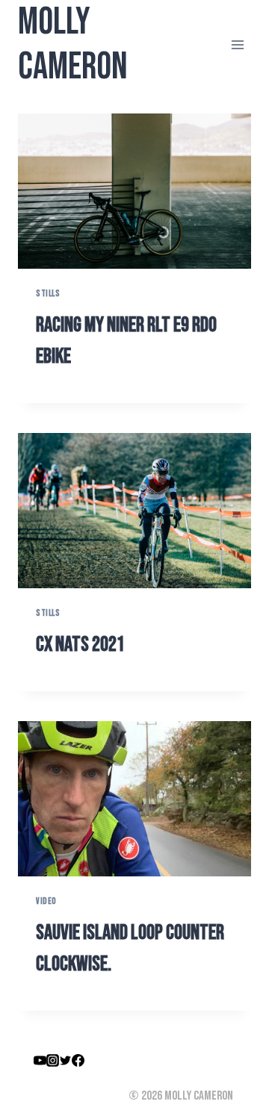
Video (46, 901)
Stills (48, 293)
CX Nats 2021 (80, 644)
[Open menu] (237, 44)
